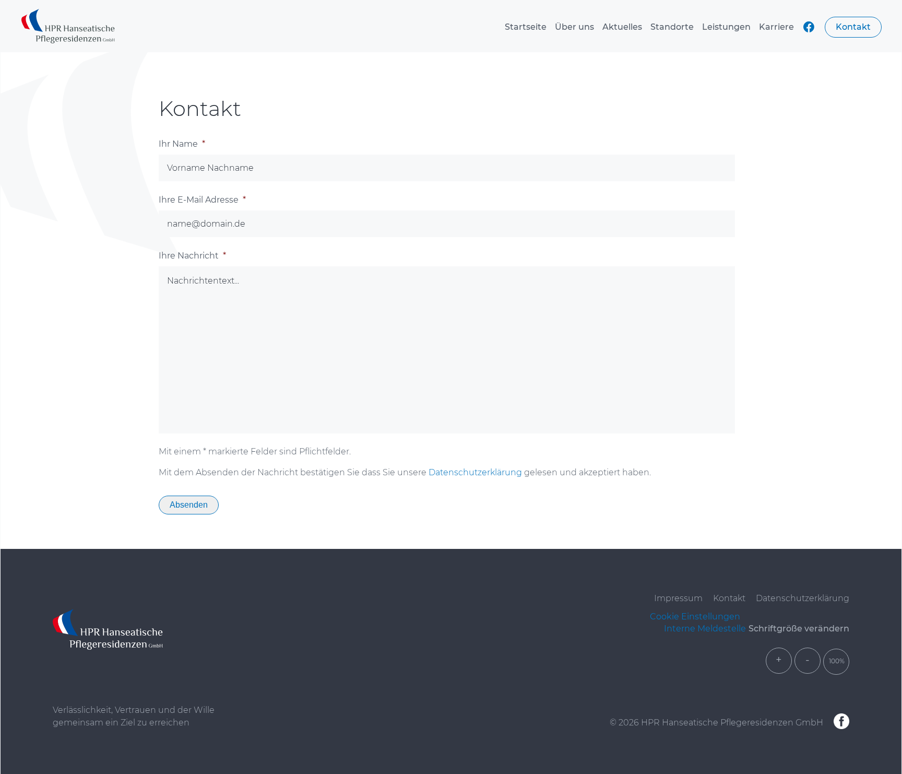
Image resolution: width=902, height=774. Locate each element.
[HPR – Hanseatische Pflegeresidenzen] (68, 27)
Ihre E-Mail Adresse (202, 200)
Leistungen (726, 27)
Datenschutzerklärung (475, 472)
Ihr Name (182, 144)
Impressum (678, 598)
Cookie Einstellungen (695, 616)
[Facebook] (841, 722)
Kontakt (853, 27)
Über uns (574, 27)
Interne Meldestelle (705, 629)
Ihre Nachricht (192, 256)
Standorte (672, 27)
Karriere (776, 27)
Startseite (526, 27)
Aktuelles (622, 27)
